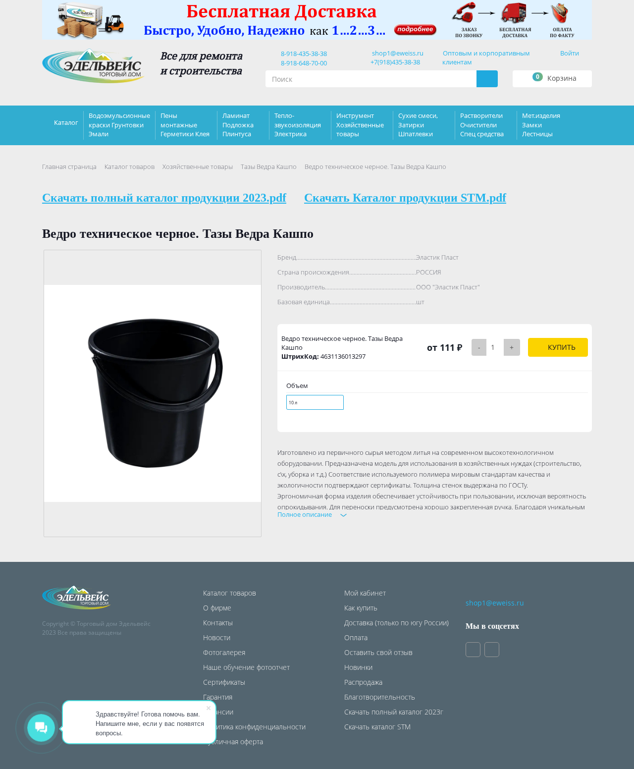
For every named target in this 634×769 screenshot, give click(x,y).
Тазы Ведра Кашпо (269, 166)
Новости (216, 637)
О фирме (217, 607)
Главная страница (69, 166)
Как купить (360, 607)
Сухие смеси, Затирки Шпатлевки (418, 124)
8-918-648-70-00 (302, 62)
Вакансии (218, 711)
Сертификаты (224, 682)
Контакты (218, 622)
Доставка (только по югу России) (396, 622)
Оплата (356, 637)
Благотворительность (379, 697)
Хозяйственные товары (197, 166)
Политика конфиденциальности (254, 726)
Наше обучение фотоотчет (246, 667)
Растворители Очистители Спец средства (482, 124)
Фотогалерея (224, 652)
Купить (561, 347)
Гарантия (217, 697)
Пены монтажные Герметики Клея (185, 124)
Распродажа (363, 682)
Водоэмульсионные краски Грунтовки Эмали (119, 124)
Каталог (66, 122)
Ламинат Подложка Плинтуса (238, 124)
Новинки (358, 667)
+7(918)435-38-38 (395, 61)
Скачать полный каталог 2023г (393, 711)
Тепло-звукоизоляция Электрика (297, 124)
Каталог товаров (130, 166)
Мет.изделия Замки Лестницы (541, 124)
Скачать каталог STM (377, 726)
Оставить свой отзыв (378, 652)
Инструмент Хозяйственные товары (360, 124)
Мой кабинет (365, 593)
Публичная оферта (233, 741)
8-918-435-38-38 (302, 53)
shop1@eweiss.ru (397, 53)
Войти (569, 53)
